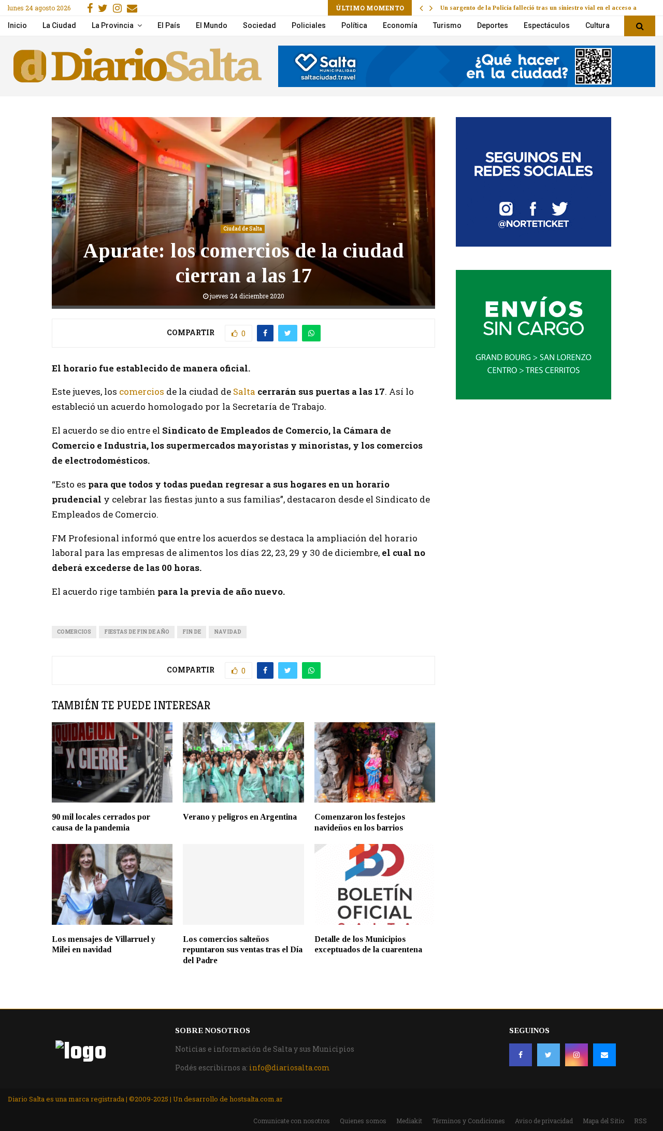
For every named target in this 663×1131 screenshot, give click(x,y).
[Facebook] (520, 1054)
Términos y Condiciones (468, 1120)
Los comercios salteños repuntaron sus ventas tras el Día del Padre (242, 950)
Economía (400, 25)
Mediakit (409, 1120)
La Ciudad (59, 25)
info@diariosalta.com (289, 1067)
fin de (191, 631)
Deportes (492, 25)
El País (168, 25)
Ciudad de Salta (242, 228)
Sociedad (259, 25)
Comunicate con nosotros (291, 1120)
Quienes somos (363, 1120)
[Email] (604, 1054)
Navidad (227, 631)
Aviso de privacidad (544, 1120)
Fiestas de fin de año (136, 631)
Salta (244, 391)
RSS (640, 1120)
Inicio (17, 25)
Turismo (447, 25)
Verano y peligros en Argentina (240, 816)
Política (354, 25)
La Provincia (113, 25)
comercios (141, 391)
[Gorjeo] (548, 1054)
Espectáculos (547, 25)
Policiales (309, 25)
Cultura (597, 25)
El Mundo (211, 25)
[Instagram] (576, 1054)
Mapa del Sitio (603, 1120)
